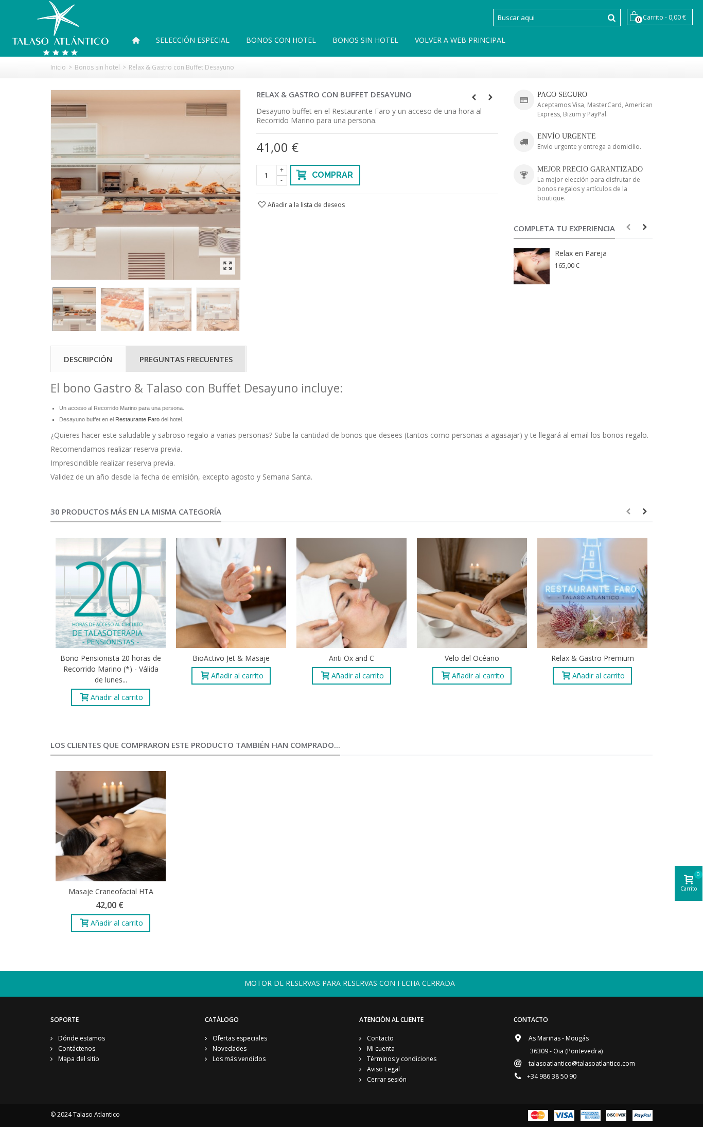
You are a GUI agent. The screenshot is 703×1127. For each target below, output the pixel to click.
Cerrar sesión (386, 1079)
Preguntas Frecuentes (186, 359)
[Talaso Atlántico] (60, 27)
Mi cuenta (380, 1048)
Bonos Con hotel (281, 40)
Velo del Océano (472, 658)
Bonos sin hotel (97, 67)
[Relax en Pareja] (532, 266)
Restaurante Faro (137, 419)
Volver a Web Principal (460, 40)
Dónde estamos (81, 1038)
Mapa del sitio (78, 1058)
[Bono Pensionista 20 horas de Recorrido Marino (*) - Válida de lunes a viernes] (111, 593)
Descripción (88, 359)
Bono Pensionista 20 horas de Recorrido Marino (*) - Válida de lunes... (110, 669)
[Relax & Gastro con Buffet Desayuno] (145, 185)
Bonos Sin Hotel (365, 40)
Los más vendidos (238, 1058)
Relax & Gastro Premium (592, 658)
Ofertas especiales (239, 1038)
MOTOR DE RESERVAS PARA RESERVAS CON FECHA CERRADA (349, 983)
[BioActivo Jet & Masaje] (231, 593)
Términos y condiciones (400, 1058)
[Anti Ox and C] (351, 593)
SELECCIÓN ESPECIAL (193, 40)
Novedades (229, 1048)
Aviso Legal (382, 1069)
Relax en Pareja (581, 253)
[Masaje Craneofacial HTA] (111, 826)
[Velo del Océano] (472, 593)
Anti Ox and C (351, 658)
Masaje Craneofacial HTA (110, 891)
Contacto (379, 1038)
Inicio (58, 67)
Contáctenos (76, 1048)
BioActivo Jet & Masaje (231, 658)
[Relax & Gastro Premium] (592, 593)
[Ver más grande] (227, 266)
